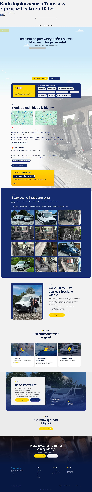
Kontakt (51, 25)
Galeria (44, 25)
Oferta (40, 25)
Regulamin (14, 183)
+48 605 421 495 (16, 362)
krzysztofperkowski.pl (48, 489)
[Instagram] (4, 15)
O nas (48, 25)
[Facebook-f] (1, 15)
